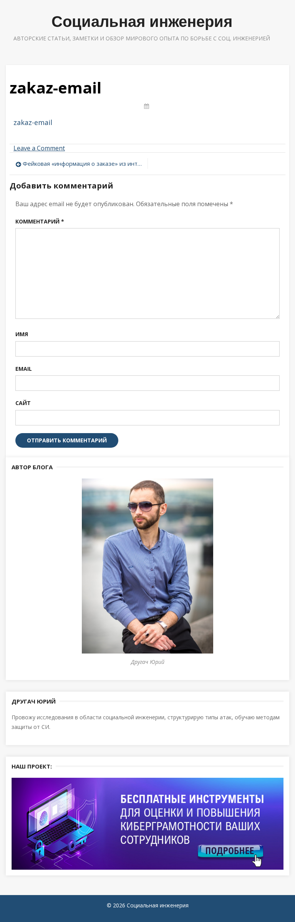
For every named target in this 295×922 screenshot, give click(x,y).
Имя (21, 334)
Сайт (23, 403)
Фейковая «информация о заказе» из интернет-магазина (83, 163)
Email (23, 368)
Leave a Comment (39, 148)
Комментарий (39, 221)
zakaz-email (32, 122)
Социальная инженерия (141, 21)
